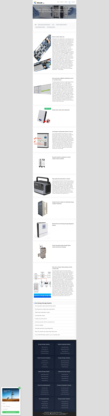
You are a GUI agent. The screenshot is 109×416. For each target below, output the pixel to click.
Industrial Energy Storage (64, 371)
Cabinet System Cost (65, 351)
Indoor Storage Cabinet (44, 376)
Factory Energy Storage (65, 376)
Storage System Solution (44, 353)
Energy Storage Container (64, 357)
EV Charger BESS (45, 401)
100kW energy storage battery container (42, 312)
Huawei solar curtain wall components (61, 109)
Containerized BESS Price (65, 362)
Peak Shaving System (65, 380)
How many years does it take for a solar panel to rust (45, 321)
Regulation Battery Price (65, 390)
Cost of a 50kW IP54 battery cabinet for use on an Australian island (47, 334)
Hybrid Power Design (65, 405)
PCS (53, 24)
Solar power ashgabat (39, 325)
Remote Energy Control (44, 392)
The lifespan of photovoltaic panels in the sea (62, 131)
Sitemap (63, 412)
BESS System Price (45, 347)
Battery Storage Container (65, 360)
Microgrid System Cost (64, 401)
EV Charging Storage (51, 27)
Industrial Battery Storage (40, 27)
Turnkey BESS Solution (65, 403)
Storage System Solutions (64, 398)
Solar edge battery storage (40, 315)
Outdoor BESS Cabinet (64, 347)
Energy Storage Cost (44, 349)
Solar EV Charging (45, 405)
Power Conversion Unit (44, 362)
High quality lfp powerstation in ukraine (61, 178)
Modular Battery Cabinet (44, 374)
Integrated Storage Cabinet (65, 349)
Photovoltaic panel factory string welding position (44, 328)
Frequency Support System (65, 394)
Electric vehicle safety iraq (58, 36)
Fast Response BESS (65, 392)
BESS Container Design (65, 364)
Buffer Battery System (44, 407)
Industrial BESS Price (65, 374)
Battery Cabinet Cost (44, 378)
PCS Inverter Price (45, 360)
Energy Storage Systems (44, 344)
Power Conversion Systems (44, 357)
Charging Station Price (44, 403)
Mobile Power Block (65, 366)
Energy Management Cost (45, 394)
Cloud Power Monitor (44, 390)
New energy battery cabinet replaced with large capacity (45, 305)
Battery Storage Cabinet (43, 371)
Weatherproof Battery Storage (64, 353)
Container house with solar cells (41, 318)
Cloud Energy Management (44, 385)
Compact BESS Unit (45, 380)
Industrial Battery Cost (65, 378)
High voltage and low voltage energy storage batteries (45, 309)
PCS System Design (45, 366)
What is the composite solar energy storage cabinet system (46, 331)
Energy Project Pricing (64, 407)
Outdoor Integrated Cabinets (61, 24)
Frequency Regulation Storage (64, 385)
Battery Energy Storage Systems (44, 24)
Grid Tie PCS (45, 364)
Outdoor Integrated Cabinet (64, 344)
